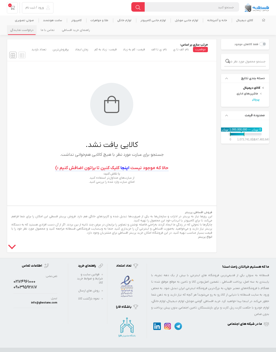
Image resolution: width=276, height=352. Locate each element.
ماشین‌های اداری (247, 94)
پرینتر (255, 99)
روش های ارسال (88, 291)
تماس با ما (48, 30)
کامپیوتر (76, 20)
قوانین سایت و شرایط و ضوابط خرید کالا (90, 278)
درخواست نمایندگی (21, 30)
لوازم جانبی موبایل (186, 20)
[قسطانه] (257, 7)
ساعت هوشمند (52, 20)
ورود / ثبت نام (35, 8)
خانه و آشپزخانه (217, 20)
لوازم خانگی (124, 20)
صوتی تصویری (24, 20)
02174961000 (24, 281)
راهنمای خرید (87, 266)
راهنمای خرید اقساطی (76, 30)
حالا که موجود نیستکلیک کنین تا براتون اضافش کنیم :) (111, 168)
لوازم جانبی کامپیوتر (153, 20)
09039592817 (25, 287)
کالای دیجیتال (244, 20)
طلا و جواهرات (99, 20)
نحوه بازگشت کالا (88, 299)
